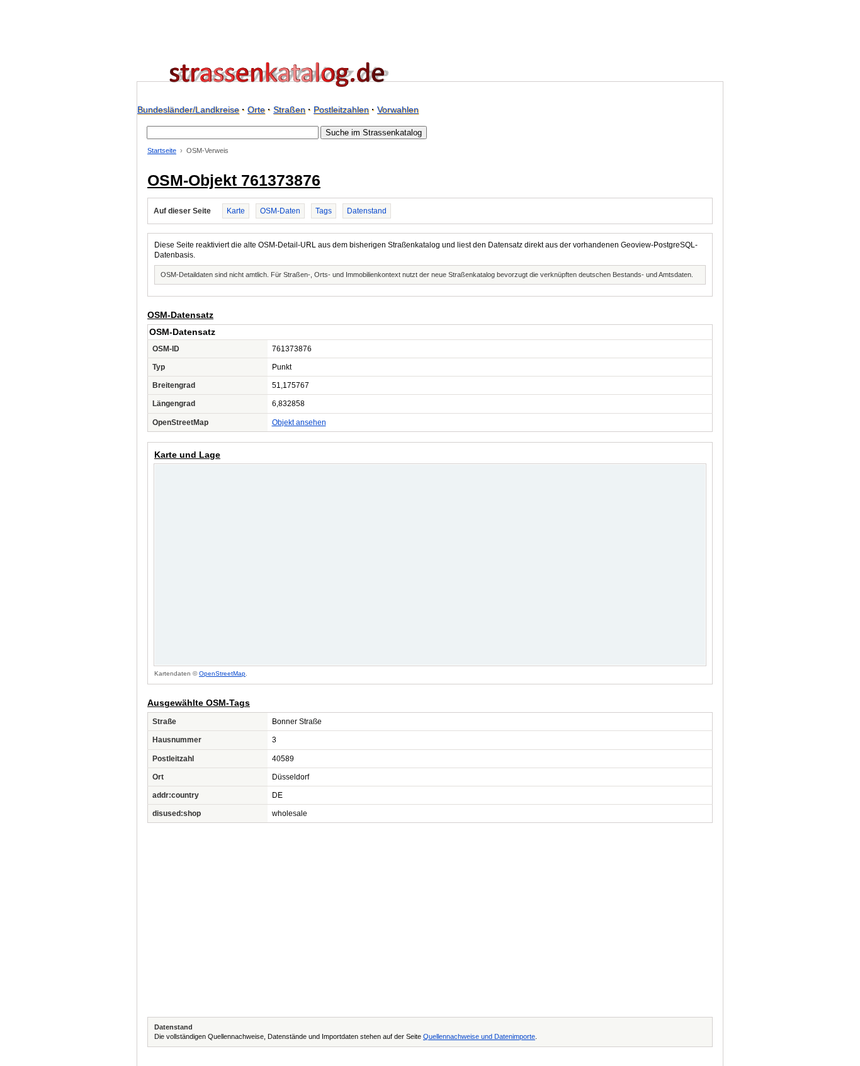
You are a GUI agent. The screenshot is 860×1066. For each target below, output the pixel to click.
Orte (256, 110)
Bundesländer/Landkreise (188, 110)
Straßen (289, 110)
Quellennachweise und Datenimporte (479, 1036)
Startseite (161, 150)
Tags (323, 211)
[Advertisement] (430, 920)
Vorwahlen (398, 110)
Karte (236, 211)
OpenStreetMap (222, 673)
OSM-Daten (280, 211)
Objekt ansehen (299, 422)
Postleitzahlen (341, 110)
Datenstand (367, 211)
